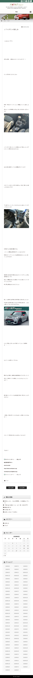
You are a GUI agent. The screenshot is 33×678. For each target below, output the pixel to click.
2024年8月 (8, 591)
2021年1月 (16, 635)
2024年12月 (25, 585)
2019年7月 (16, 654)
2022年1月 (16, 622)
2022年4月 (16, 619)
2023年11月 (7, 600)
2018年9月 (25, 663)
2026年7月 (16, 566)
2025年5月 (8, 581)
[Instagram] (24, 1)
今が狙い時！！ (8, 509)
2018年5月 (8, 670)
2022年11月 (7, 613)
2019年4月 (16, 657)
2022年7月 (16, 616)
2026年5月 (8, 569)
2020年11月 (7, 638)
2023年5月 (8, 607)
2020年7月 (16, 641)
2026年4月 (16, 569)
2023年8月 (8, 603)
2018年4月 (16, 670)
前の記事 (11, 487)
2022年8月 (8, 616)
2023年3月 (25, 607)
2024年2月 (8, 597)
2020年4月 (16, 644)
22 (24, 548)
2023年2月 (8, 610)
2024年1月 (16, 597)
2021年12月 (25, 622)
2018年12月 (25, 660)
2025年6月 (25, 578)
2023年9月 (25, 600)
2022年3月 (25, 619)
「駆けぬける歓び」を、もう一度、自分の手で (16, 505)
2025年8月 (8, 578)
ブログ (5, 20)
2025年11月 (7, 575)
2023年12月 (25, 597)
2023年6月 (25, 603)
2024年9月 (25, 588)
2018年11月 (7, 663)
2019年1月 (16, 660)
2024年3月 (25, 594)
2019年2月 (8, 660)
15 (24, 545)
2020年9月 (25, 638)
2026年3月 (25, 569)
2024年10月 (16, 588)
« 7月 (4, 555)
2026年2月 (8, 572)
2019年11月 (7, 651)
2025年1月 (16, 585)
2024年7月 (16, 591)
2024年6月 (25, 591)
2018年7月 (16, 666)
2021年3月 (25, 632)
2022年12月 (25, 610)
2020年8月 (8, 641)
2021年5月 (8, 632)
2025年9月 (25, 575)
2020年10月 (16, 638)
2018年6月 (25, 666)
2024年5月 (8, 594)
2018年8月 (8, 666)
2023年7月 (16, 603)
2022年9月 (25, 613)
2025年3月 (25, 581)
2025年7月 (16, 578)
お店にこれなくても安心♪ (10, 512)
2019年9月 (25, 651)
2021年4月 (16, 632)
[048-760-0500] (31, 1)
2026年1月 (16, 572)
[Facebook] (26, 1)
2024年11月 (7, 588)
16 (28, 545)
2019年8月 (8, 654)
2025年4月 (16, 581)
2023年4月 (16, 607)
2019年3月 (25, 657)
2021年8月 (8, 629)
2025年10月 (16, 575)
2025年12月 (25, 572)
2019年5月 (8, 657)
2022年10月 (16, 613)
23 (28, 548)
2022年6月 (25, 616)
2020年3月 (25, 644)
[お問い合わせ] (28, 1)
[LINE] (22, 1)
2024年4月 (16, 594)
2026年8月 (8, 566)
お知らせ (6, 523)
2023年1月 (16, 610)
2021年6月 (25, 629)
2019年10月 (16, 651)
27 (16, 550)
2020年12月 (25, 635)
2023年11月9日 (26, 26)
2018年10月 (16, 663)
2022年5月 (8, 619)
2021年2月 (8, 635)
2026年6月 (25, 566)
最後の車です (7, 507)
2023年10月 (16, 600)
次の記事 (22, 487)
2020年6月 (25, 641)
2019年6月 (25, 654)
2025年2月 (8, 585)
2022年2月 (8, 622)
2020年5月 (8, 644)
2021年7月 (16, 629)
